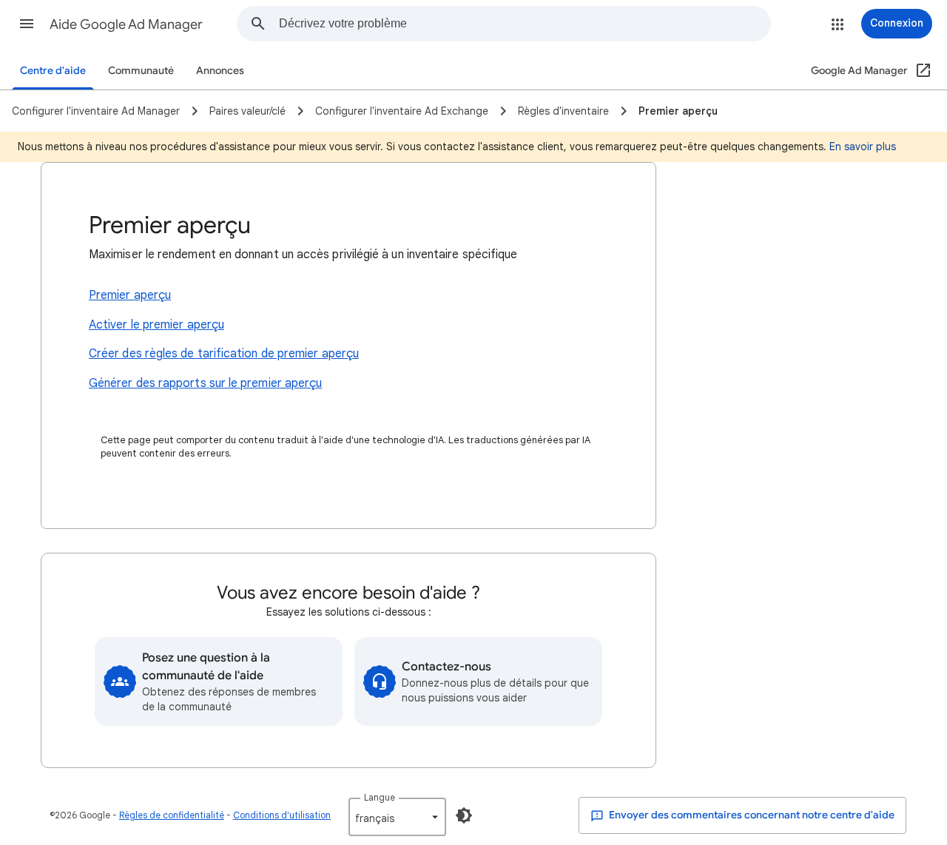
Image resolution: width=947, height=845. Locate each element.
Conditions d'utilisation (282, 815)
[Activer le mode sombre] (464, 815)
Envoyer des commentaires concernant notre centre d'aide (750, 815)
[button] (26, 23)
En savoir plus (862, 146)
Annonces (220, 70)
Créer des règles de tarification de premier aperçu (224, 353)
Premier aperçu (130, 295)
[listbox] (397, 817)
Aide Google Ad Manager (126, 24)
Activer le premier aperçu (156, 324)
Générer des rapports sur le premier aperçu (205, 383)
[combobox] (524, 24)
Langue (379, 797)
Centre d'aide (53, 70)
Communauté (141, 70)
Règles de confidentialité (171, 815)
